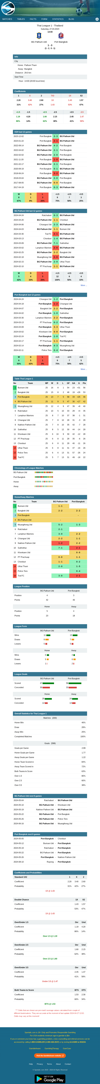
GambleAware (35, 1048)
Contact (68, 1064)
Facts (33, 19)
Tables (21, 19)
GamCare (67, 1048)
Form (44, 19)
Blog (71, 19)
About (58, 1064)
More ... (84, 285)
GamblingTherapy (52, 1048)
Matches (7, 19)
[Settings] (97, 19)
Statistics (58, 19)
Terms (49, 1064)
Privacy (40, 1064)
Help (31, 1064)
